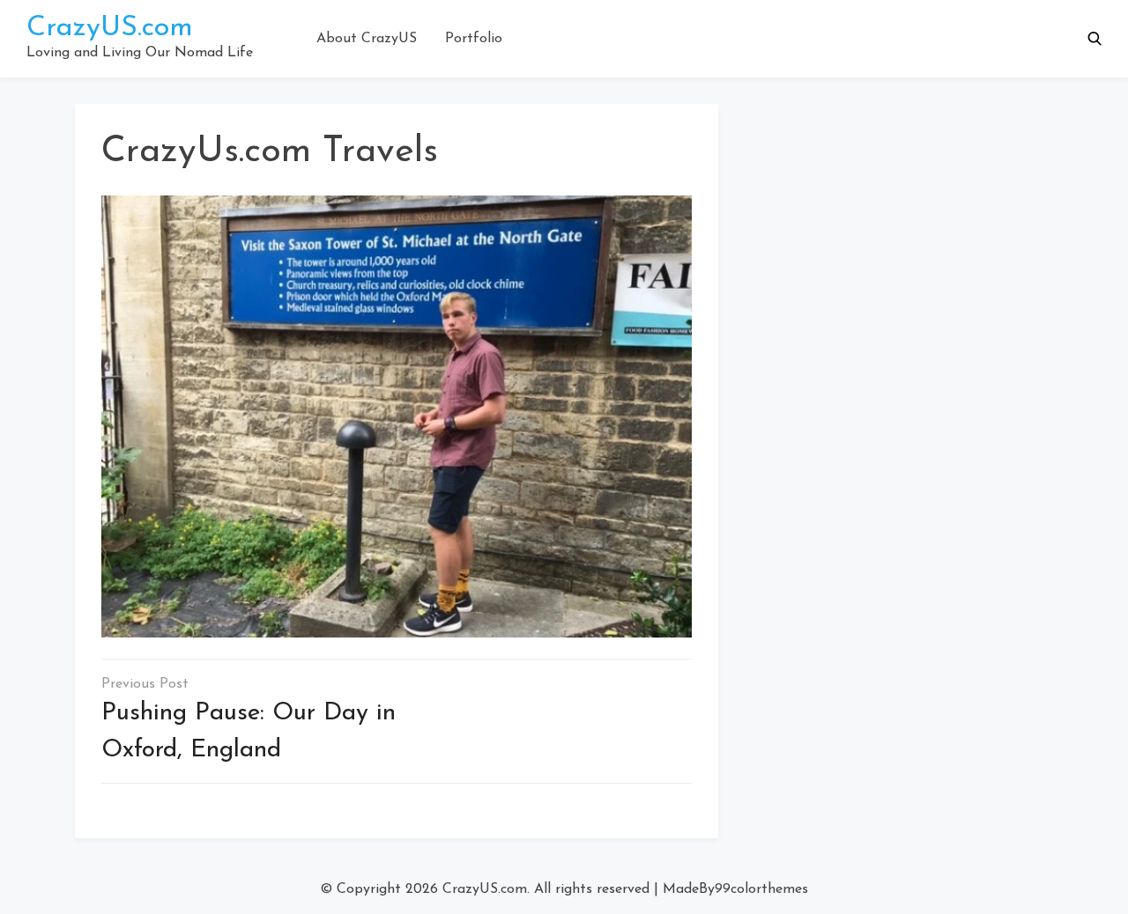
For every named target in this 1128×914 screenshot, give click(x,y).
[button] (1094, 39)
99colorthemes (761, 889)
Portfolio (473, 39)
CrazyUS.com (109, 28)
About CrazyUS (366, 39)
